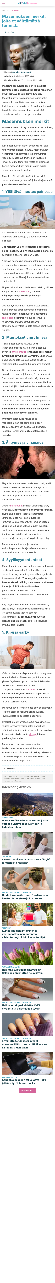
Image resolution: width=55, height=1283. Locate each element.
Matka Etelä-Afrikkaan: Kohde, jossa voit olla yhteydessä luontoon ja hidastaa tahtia (25, 824)
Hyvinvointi (6, 10)
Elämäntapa (7, 818)
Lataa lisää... (27, 1090)
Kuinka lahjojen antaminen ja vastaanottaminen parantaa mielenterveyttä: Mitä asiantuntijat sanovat (23, 934)
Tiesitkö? (6, 928)
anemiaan (24, 291)
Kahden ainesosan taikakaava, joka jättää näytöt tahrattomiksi (24, 1081)
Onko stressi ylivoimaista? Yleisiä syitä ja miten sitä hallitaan (26, 861)
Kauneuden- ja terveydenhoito (16, 892)
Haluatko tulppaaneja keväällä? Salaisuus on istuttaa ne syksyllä (22, 971)
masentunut (16, 505)
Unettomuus (19, 351)
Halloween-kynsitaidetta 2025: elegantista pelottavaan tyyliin (21, 1007)
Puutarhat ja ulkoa (11, 967)
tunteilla (30, 689)
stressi (32, 734)
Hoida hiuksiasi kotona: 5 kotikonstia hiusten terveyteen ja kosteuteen (25, 897)
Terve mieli (18, 10)
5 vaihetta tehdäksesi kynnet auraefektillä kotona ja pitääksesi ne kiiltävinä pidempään (24, 1044)
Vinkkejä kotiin (9, 1077)
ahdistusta (7, 317)
